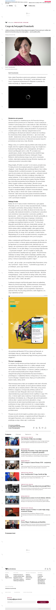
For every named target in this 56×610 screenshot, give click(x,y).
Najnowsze (28, 434)
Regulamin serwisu (17, 577)
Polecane (18, 434)
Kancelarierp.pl (41, 580)
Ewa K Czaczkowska (13, 73)
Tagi (37, 434)
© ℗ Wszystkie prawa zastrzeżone (16, 426)
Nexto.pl (39, 577)
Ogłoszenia (28, 576)
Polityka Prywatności (18, 574)
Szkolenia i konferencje (10, 588)
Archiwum (28, 579)
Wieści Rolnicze (41, 582)
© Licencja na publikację (14, 425)
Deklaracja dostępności (18, 580)
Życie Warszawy (41, 583)
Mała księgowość (42, 579)
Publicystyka (32, 6)
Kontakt (7, 576)
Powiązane (8, 434)
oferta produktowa (27, 592)
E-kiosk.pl (40, 574)
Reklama (28, 574)
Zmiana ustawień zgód (18, 576)
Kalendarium (17, 592)
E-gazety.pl (40, 576)
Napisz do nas (8, 577)
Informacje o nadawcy (18, 579)
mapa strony (8, 592)
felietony (23, 520)
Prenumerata (29, 577)
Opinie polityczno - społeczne (21, 22)
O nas (6, 574)
